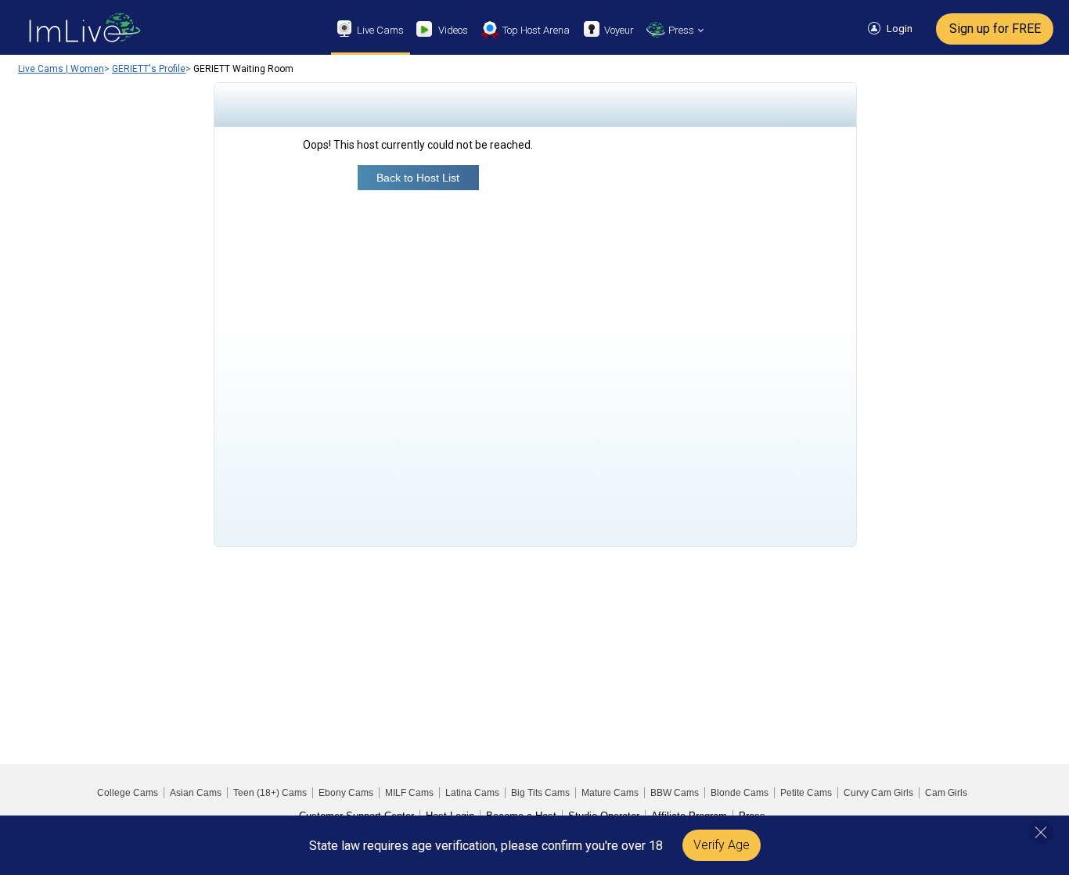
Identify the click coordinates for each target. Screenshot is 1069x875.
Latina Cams (472, 792)
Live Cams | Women (61, 68)
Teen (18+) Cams (270, 792)
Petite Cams (806, 792)
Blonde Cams (739, 792)
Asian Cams (195, 792)
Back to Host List (417, 177)
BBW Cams (674, 792)
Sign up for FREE (995, 28)
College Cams (127, 792)
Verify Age (721, 844)
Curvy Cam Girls (878, 792)
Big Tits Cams (540, 792)
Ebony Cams (346, 792)
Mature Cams (610, 792)
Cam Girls (946, 792)
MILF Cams (409, 792)
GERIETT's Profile (148, 68)
